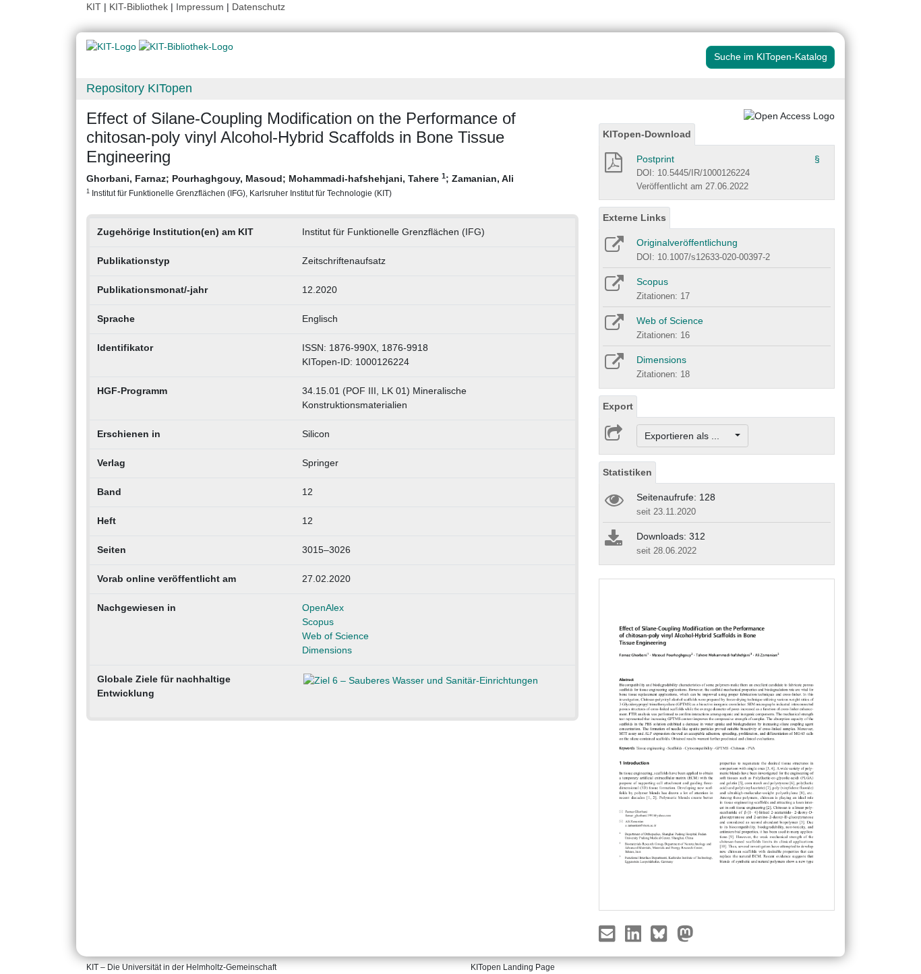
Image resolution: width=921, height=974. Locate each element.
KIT (93, 6)
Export (618, 406)
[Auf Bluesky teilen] (662, 933)
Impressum (200, 6)
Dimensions (327, 650)
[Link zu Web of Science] (613, 326)
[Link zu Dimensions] (613, 365)
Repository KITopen (139, 88)
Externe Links (634, 217)
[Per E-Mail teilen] (608, 933)
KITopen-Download (647, 134)
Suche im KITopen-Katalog (770, 56)
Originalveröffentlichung (687, 242)
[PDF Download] (612, 166)
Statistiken (627, 472)
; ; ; (300, 184)
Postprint (655, 159)
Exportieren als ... (689, 435)
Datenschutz (258, 6)
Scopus (318, 621)
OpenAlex (323, 607)
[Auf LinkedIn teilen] (634, 933)
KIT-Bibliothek (140, 6)
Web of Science (335, 635)
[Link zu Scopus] (613, 287)
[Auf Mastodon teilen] (685, 933)
